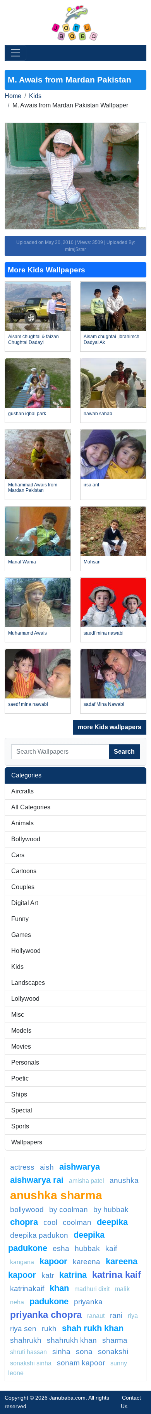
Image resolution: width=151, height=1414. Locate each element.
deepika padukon (39, 1235)
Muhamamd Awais (27, 633)
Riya (133, 1315)
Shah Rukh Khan (93, 1328)
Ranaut (96, 1315)
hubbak (87, 1248)
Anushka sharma (56, 1195)
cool (50, 1222)
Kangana (22, 1262)
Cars (17, 855)
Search (124, 751)
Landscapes (28, 982)
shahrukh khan (72, 1340)
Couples (22, 887)
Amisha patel (86, 1180)
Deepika (112, 1222)
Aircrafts (22, 791)
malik (122, 1289)
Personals (25, 1062)
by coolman (68, 1209)
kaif (111, 1248)
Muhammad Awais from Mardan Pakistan (32, 487)
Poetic (20, 1078)
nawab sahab (98, 413)
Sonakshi (113, 1351)
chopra (24, 1222)
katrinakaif (27, 1288)
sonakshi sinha (30, 1363)
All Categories (30, 807)
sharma (114, 1340)
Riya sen (23, 1329)
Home (13, 96)
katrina (73, 1275)
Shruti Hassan (28, 1352)
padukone (49, 1301)
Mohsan (92, 562)
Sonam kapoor (81, 1363)
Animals (22, 823)
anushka (124, 1180)
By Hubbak (111, 1209)
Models (21, 1030)
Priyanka (88, 1302)
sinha (61, 1351)
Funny (20, 919)
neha (17, 1302)
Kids (35, 96)
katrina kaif (116, 1274)
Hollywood (26, 950)
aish (47, 1167)
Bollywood (25, 839)
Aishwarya (79, 1167)
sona (84, 1351)
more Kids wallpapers (109, 727)
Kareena (86, 1262)
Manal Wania (22, 562)
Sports (20, 1126)
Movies (21, 1046)
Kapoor (53, 1261)
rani (116, 1315)
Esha (61, 1248)
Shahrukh (25, 1340)
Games (21, 935)
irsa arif (91, 485)
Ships (19, 1094)
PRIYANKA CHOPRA (46, 1314)
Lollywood (25, 998)
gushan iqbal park (27, 413)
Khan (59, 1288)
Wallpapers (26, 1142)
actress (22, 1167)
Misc (17, 1014)
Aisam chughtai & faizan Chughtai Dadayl (33, 339)
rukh (49, 1329)
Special (21, 1110)
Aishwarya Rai (36, 1180)
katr (47, 1275)
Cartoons (23, 871)
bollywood (27, 1209)
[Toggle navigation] (15, 53)
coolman (77, 1222)
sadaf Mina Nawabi (104, 704)
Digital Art (24, 903)
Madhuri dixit (92, 1289)
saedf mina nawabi (104, 633)
